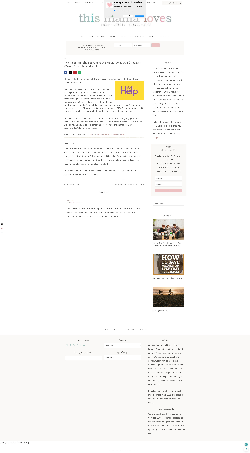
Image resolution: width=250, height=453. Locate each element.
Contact (143, 330)
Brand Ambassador (96, 134)
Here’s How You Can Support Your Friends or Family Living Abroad (167, 244)
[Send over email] (79, 72)
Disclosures (128, 330)
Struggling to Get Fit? (162, 311)
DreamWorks (115, 134)
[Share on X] (70, 72)
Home (105, 330)
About (115, 330)
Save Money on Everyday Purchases (168, 278)
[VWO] (114, 16)
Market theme (125, 450)
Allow (139, 16)
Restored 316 (136, 450)
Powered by (109, 16)
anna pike (70, 200)
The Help (122, 134)
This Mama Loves (125, 19)
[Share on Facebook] (65, 72)
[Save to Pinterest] (75, 72)
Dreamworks (106, 134)
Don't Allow (128, 16)
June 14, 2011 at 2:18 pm (75, 202)
